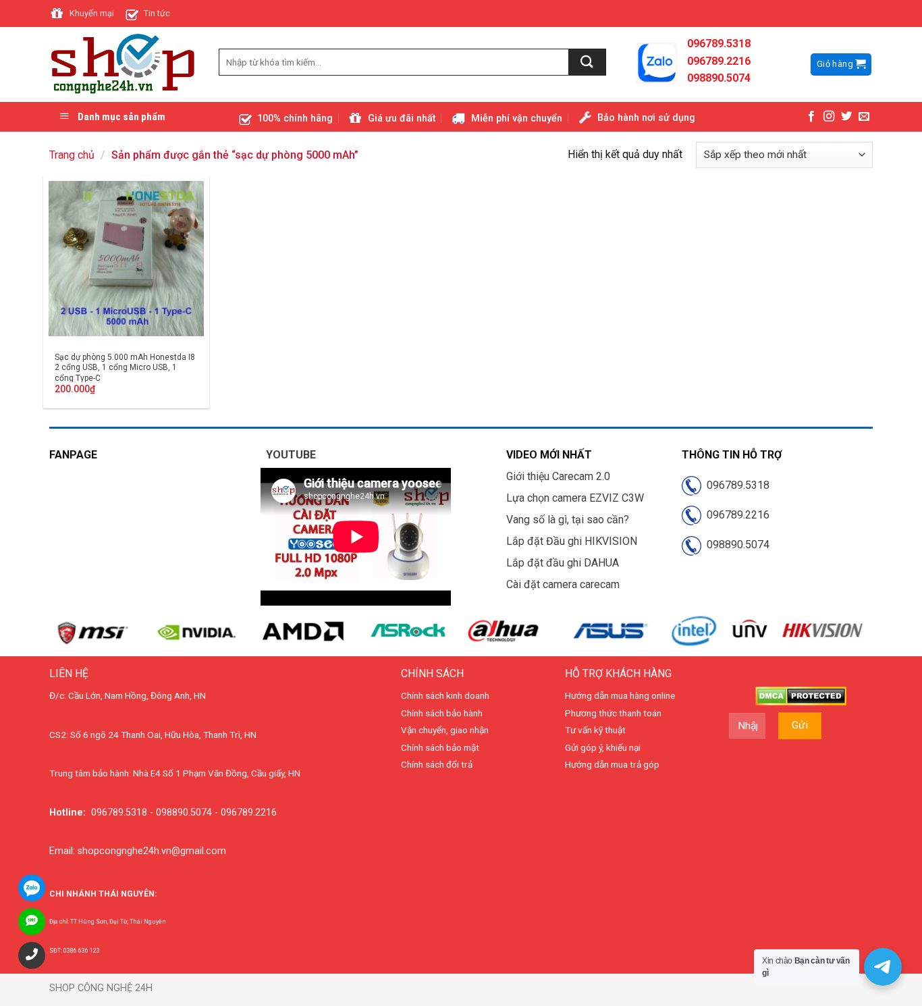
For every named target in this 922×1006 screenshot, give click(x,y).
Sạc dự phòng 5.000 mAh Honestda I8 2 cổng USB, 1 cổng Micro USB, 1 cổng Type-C (125, 367)
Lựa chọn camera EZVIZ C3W (575, 498)
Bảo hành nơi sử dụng (646, 118)
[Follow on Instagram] (828, 117)
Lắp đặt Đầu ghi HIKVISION (571, 541)
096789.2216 (735, 514)
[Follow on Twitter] (846, 117)
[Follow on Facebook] (811, 117)
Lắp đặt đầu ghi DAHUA (562, 562)
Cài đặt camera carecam (563, 584)
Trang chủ (71, 155)
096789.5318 (735, 485)
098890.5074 (735, 544)
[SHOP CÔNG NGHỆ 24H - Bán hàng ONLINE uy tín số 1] (123, 65)
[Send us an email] (864, 117)
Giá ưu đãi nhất (401, 118)
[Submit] (587, 62)
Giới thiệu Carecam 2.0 (558, 476)
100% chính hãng (295, 118)
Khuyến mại (92, 13)
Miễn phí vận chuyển (516, 118)
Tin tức (157, 13)
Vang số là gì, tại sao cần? (567, 519)
